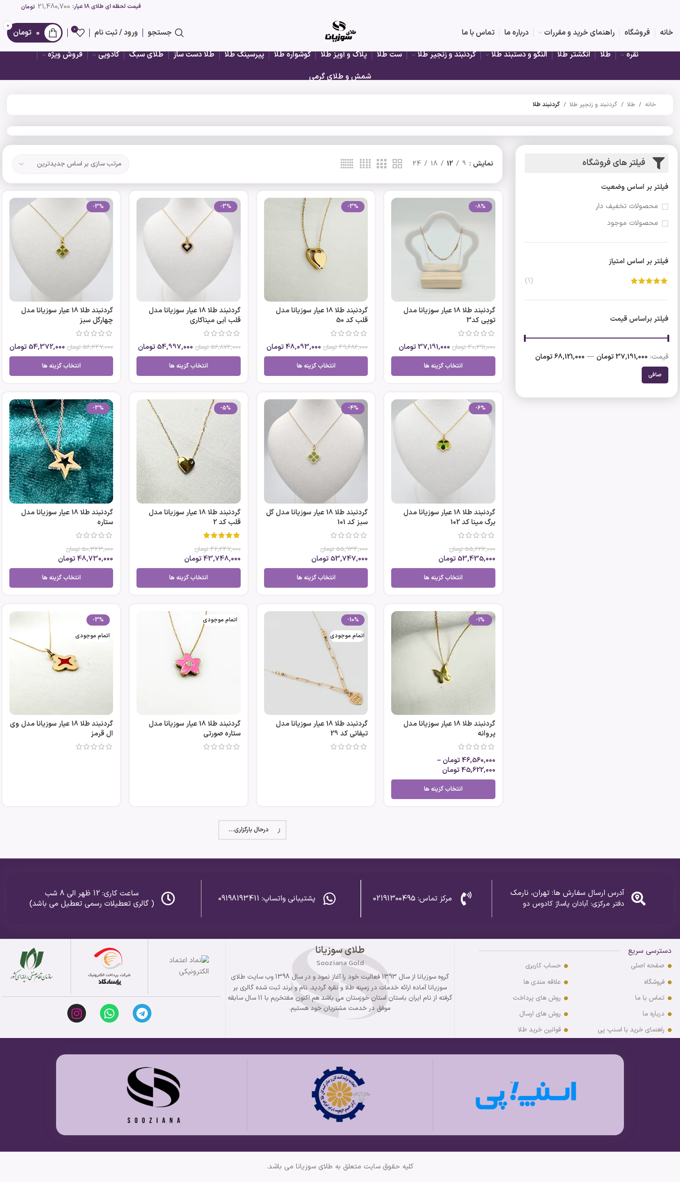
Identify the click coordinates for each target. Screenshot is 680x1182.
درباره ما (654, 1014)
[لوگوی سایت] (340, 32)
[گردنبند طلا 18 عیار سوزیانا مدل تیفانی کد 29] (316, 663)
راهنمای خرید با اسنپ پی (631, 1030)
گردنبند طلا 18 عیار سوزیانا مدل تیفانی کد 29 (322, 729)
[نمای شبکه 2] (397, 164)
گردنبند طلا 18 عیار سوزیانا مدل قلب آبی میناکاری (195, 315)
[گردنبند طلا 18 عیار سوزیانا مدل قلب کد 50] (316, 250)
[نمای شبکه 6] (347, 164)
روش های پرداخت (537, 998)
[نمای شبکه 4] (365, 164)
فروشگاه (654, 982)
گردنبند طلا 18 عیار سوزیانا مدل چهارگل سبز (67, 315)
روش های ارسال (540, 1014)
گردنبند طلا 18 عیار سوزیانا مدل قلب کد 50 (322, 315)
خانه (650, 104)
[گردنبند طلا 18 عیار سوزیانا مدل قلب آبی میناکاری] (188, 250)
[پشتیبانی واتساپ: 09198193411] (329, 899)
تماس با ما (650, 998)
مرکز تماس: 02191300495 (412, 898)
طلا (631, 104)
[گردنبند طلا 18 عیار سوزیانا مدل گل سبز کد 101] (316, 451)
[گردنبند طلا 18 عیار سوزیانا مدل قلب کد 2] (188, 451)
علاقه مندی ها (542, 982)
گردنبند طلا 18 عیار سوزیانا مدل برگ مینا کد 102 (449, 517)
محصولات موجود (632, 223)
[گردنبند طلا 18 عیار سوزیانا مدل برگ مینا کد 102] (443, 451)
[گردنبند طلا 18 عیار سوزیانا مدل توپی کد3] (443, 250)
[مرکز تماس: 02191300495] (466, 899)
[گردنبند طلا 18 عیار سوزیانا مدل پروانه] (443, 663)
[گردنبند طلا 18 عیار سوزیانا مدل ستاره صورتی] (188, 663)
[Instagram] (76, 1013)
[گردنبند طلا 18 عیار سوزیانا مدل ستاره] (61, 451)
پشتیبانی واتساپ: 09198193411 (266, 898)
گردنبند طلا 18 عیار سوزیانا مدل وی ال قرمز (61, 729)
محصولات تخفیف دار (626, 206)
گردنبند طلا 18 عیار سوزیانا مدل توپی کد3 (449, 315)
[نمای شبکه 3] (381, 164)
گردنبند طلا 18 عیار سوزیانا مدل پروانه (449, 729)
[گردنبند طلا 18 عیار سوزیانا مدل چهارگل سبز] (61, 250)
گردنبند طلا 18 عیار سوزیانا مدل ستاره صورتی (195, 729)
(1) (529, 281)
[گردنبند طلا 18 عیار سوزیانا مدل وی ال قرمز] (61, 663)
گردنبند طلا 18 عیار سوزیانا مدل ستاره (67, 517)
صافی (655, 375)
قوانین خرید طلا (539, 1030)
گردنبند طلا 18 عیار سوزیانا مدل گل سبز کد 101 (317, 517)
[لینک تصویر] (109, 966)
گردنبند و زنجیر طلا (593, 104)
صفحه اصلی (648, 966)
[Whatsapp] (109, 1013)
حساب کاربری (543, 966)
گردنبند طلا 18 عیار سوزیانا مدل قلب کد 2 (195, 517)
